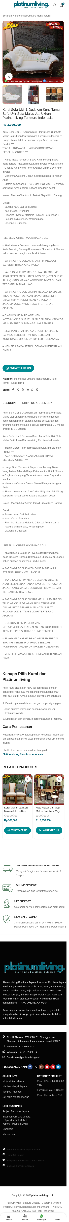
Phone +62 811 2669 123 (20, 1046)
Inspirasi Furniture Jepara (20, 1166)
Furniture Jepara (27, 982)
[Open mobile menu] (4, 5)
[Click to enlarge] (9, 76)
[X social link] (18, 389)
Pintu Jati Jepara (15, 1155)
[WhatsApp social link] (32, 389)
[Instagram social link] (41, 1066)
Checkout (8, 1128)
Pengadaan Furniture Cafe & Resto (25, 1160)
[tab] (10, 402)
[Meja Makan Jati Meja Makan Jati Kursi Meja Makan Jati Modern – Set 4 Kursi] (49, 789)
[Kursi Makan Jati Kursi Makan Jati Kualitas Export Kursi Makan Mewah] (17, 789)
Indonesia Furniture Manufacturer (33, 15)
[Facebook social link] (13, 389)
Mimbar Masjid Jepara (15, 1086)
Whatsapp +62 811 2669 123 (22, 1052)
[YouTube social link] (47, 1066)
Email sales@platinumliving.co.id (24, 1057)
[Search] (54, 5)
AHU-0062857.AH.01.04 (34, 1002)
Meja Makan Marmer (14, 1081)
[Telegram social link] (37, 389)
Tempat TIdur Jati (12, 1091)
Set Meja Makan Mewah (16, 1096)
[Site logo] (31, 4)
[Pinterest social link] (23, 389)
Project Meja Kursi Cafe (50, 1095)
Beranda (7, 15)
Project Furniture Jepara (16, 1111)
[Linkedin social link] (28, 389)
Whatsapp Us (20, 368)
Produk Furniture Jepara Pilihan (24, 1149)
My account (9, 1134)
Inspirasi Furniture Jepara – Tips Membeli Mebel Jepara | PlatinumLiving (16, 1120)
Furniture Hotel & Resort (50, 1089)
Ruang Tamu (17, 382)
